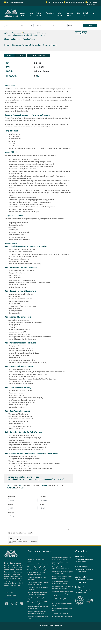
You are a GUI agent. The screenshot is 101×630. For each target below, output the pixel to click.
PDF (85, 33)
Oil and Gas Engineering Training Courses (38, 567)
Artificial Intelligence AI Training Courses (62, 616)
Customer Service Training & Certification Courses (62, 605)
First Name (11, 497)
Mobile (10, 504)
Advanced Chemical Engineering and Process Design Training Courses (37, 612)
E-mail (42, 504)
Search (90, 25)
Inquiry (21, 55)
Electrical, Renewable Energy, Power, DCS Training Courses (38, 588)
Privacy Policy (9, 592)
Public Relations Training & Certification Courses (61, 600)
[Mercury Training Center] (11, 554)
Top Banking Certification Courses (60, 613)
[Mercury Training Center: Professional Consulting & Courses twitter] (11, 604)
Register (9, 55)
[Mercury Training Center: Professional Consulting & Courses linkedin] (21, 604)
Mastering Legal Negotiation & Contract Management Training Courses (61, 558)
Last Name (43, 497)
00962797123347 (82, 582)
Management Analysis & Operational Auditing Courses (37, 578)
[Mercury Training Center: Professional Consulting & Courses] (11, 13)
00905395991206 (82, 572)
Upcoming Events (69, 14)
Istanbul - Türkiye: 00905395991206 (75, 2)
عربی (92, 13)
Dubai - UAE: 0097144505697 (56, 2)
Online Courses (60, 14)
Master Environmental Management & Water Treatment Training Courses (37, 593)
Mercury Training (22, 14)
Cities (78, 13)
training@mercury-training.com (14, 2)
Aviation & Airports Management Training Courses (62, 609)
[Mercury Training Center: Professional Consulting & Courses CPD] (90, 600)
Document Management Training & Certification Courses (60, 595)
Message (11, 512)
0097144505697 (82, 561)
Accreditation (50, 13)
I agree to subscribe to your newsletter (21, 533)
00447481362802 (82, 592)
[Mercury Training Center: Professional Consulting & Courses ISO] (79, 600)
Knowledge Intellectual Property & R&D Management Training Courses (37, 603)
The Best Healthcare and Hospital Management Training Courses (60, 582)
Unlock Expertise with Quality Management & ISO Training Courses (62, 573)
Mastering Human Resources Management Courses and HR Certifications (62, 587)
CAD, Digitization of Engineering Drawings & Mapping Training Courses (38, 583)
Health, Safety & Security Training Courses (38, 570)
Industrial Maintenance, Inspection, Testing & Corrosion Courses (38, 608)
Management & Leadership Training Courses (36, 560)
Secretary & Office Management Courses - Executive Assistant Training (62, 577)
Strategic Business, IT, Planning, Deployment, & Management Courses (37, 598)
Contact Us (85, 14)
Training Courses (39, 14)
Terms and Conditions (11, 595)
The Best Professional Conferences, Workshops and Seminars (37, 574)
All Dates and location (38, 55)
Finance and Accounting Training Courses (38, 564)
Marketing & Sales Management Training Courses (38, 617)
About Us (31, 14)
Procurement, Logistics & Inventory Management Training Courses (60, 563)
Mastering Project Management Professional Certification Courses (60, 568)
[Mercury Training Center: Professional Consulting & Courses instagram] (16, 604)
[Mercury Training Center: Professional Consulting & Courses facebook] (6, 604)
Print (79, 33)
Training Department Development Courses (62, 591)
